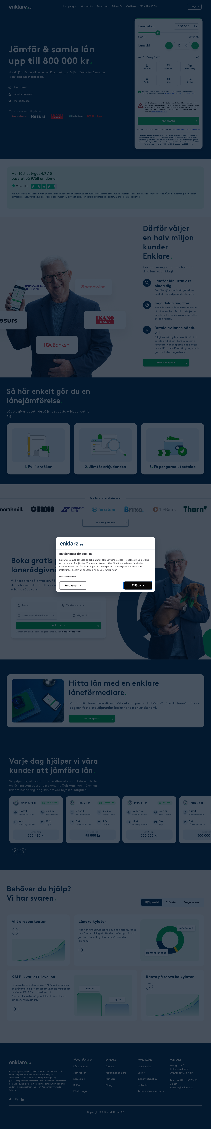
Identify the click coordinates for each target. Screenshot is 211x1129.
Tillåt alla (138, 585)
